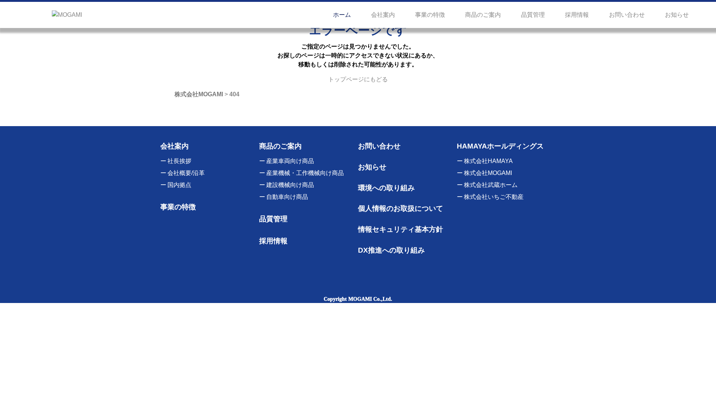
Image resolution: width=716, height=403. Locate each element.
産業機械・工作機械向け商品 (305, 173)
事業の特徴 (430, 15)
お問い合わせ (627, 15)
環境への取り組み (386, 188)
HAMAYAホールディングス (500, 146)
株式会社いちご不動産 (494, 197)
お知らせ (677, 15)
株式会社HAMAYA (488, 161)
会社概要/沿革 (186, 173)
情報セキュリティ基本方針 (400, 229)
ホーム (342, 15)
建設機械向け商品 (290, 185)
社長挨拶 (179, 161)
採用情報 (577, 15)
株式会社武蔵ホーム (491, 185)
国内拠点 (179, 185)
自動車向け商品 (287, 197)
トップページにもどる (358, 79)
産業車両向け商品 (290, 161)
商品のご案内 (483, 15)
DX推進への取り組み (391, 250)
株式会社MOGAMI (488, 173)
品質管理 (533, 15)
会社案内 (383, 15)
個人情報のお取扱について (400, 208)
